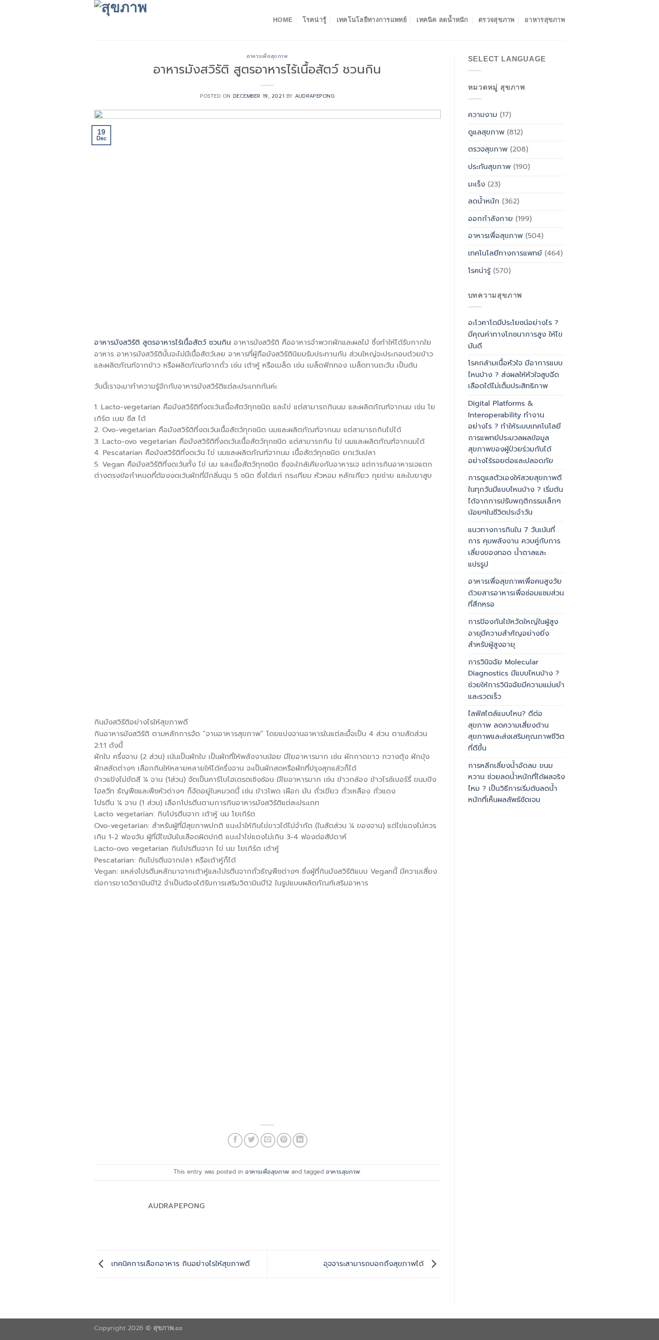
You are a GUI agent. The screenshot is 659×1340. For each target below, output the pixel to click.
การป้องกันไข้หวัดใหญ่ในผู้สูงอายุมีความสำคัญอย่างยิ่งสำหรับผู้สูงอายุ (513, 633)
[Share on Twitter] (251, 1140)
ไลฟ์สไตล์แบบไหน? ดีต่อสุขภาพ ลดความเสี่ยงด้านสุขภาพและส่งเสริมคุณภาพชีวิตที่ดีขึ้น (516, 731)
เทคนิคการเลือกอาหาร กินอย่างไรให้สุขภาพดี (179, 1263)
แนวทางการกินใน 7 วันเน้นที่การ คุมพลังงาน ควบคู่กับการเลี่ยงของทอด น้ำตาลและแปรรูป (514, 547)
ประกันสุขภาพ (489, 166)
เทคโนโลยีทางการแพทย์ (372, 19)
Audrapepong (314, 96)
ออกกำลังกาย (490, 218)
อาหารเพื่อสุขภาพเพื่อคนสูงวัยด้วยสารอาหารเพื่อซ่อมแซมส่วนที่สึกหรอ (516, 593)
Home (282, 19)
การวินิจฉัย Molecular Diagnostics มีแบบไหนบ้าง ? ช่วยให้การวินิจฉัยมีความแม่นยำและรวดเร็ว (516, 679)
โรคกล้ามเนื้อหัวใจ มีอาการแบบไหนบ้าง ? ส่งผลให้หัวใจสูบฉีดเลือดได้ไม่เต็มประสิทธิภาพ (515, 374)
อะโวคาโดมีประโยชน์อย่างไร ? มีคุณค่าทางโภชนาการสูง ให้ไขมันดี (515, 334)
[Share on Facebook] (235, 1140)
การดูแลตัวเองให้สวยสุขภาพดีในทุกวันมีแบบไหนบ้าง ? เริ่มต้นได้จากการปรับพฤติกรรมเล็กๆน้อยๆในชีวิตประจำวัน (515, 495)
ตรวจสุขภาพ (496, 19)
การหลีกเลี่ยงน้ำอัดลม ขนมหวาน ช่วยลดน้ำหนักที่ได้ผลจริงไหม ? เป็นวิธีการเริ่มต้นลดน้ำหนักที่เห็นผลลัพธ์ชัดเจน (516, 783)
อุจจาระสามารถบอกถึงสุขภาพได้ (374, 1263)
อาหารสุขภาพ (545, 19)
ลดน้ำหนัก (483, 201)
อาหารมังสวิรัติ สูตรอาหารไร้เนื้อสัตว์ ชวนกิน (162, 342)
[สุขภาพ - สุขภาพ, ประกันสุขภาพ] (139, 20)
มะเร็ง (476, 184)
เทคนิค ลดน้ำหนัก (442, 19)
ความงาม (482, 114)
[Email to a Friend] (267, 1140)
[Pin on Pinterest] (284, 1140)
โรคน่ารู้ (315, 19)
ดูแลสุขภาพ (486, 132)
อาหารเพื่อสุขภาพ (267, 56)
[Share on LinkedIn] (300, 1140)
